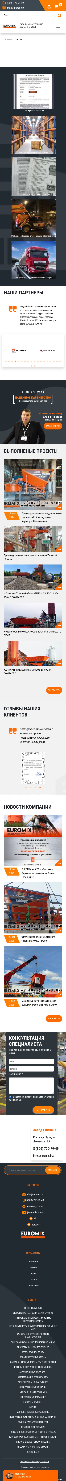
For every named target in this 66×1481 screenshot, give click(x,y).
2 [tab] (9, 361)
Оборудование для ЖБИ (33, 1352)
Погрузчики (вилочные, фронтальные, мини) (33, 1342)
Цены (33, 1273)
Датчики (33, 1407)
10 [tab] (34, 361)
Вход (49, 6)
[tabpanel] (18, 351)
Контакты (34, 1285)
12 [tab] (41, 361)
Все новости (54, 1018)
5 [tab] (18, 361)
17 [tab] (57, 361)
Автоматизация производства (33, 1377)
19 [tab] (31, 365)
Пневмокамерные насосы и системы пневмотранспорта (33, 1319)
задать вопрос (53, 426)
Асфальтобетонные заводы (33, 1357)
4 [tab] (15, 361)
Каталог (34, 1267)
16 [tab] (53, 361)
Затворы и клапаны (32, 1402)
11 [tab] (37, 361)
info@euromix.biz (15, 7)
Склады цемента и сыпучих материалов (33, 1313)
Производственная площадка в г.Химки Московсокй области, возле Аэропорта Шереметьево (41, 517)
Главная (8, 39)
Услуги (33, 1279)
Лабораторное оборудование (33, 1392)
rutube (35, 1224)
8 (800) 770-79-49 (34, 1200)
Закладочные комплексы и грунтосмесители (33, 1362)
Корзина (60, 5)
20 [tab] (34, 365)
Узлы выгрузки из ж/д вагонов (33, 1382)
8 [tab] (28, 361)
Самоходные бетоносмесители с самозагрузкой (33, 1335)
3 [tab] (12, 361)
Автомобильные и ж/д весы (32, 1372)
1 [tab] (5, 361)
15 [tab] (50, 361)
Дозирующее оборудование (32, 1387)
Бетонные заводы (33, 1308)
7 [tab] (25, 361)
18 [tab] (60, 361)
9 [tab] (31, 361)
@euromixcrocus (35, 1212)
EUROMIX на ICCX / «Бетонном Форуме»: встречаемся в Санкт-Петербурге (38, 873)
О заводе (33, 1261)
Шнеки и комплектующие (33, 1397)
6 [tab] (21, 361)
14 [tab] (47, 361)
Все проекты (54, 690)
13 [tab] (44, 361)
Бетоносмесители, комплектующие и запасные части (33, 1327)
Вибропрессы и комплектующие (33, 1347)
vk (35, 1218)
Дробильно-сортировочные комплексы (33, 1367)
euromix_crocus (35, 1206)
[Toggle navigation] (58, 26)
